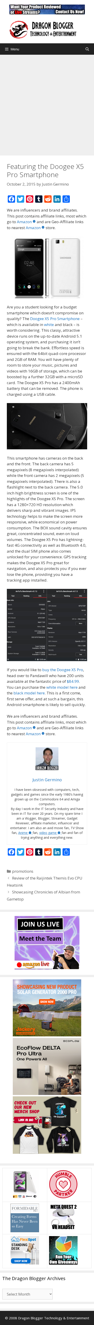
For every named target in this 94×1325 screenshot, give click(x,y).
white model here (62, 687)
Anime (23, 833)
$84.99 (73, 681)
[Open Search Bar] (87, 49)
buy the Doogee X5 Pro (62, 669)
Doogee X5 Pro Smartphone (55, 318)
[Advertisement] (47, 104)
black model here (29, 693)
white (49, 324)
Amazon (24, 221)
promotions (22, 871)
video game (48, 833)
